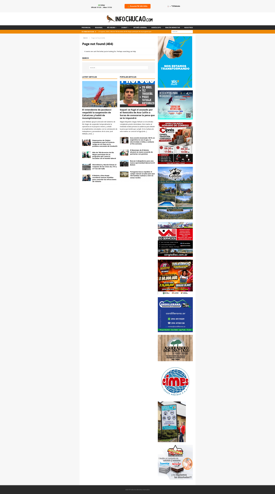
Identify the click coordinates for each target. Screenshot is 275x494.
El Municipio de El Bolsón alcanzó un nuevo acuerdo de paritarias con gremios (141, 152)
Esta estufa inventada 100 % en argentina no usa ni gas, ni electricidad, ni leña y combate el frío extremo (142, 141)
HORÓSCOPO (156, 27)
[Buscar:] (182, 32)
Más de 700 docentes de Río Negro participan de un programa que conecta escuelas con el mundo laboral (104, 155)
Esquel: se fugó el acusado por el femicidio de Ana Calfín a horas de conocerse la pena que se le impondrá (137, 114)
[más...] (91, 134)
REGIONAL (99, 27)
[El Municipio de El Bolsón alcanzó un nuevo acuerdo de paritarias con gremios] (124, 152)
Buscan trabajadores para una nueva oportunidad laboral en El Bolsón (142, 163)
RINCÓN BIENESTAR (172, 27)
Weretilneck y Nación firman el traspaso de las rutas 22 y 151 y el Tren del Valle (104, 167)
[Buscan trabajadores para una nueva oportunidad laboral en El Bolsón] (124, 163)
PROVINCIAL (86, 27)
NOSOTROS (188, 27)
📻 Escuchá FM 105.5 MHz (137, 6)
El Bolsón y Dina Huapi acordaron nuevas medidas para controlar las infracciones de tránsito (104, 178)
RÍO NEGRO (111, 27)
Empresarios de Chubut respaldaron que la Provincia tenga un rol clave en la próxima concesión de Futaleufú (104, 143)
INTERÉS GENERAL (140, 27)
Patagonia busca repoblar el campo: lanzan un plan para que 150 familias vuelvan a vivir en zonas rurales (142, 175)
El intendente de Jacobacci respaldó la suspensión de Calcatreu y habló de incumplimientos (96, 114)
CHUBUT (124, 27)
